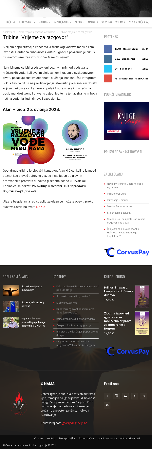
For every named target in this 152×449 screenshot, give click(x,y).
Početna (10, 22)
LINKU (40, 207)
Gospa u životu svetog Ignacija (73, 325)
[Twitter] (134, 396)
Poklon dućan (136, 22)
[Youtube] (107, 405)
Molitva (43, 22)
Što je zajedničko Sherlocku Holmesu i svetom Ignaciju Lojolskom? (123, 232)
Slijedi (145, 58)
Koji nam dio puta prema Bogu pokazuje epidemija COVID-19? (34, 322)
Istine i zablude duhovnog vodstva (76, 318)
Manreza (93, 22)
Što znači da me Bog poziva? (73, 296)
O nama (38, 438)
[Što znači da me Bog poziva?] (11, 306)
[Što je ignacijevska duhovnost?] (11, 290)
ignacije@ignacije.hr (74, 423)
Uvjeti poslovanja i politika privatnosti (119, 438)
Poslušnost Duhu (116, 193)
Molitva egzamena (66, 302)
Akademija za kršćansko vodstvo (37, 32)
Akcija (78, 22)
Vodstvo (107, 22)
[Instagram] (116, 396)
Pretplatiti (142, 78)
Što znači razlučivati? (119, 212)
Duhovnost (25, 22)
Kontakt (51, 438)
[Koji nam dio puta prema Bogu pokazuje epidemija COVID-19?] (11, 322)
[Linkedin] (125, 396)
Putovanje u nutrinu (117, 200)
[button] (147, 22)
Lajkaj (145, 48)
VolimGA (120, 22)
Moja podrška (67, 438)
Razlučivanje (61, 22)
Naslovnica (9, 32)
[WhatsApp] (144, 396)
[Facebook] (107, 396)
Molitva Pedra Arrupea (119, 206)
